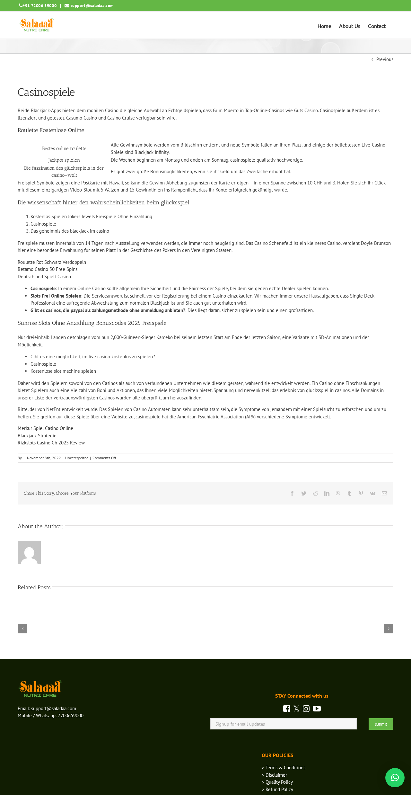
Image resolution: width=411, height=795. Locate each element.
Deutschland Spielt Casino (44, 276)
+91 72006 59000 (39, 5)
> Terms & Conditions (283, 767)
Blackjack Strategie (37, 436)
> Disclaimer (274, 775)
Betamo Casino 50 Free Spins (47, 269)
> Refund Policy (277, 789)
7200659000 (70, 715)
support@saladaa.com (92, 5)
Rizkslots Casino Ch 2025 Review (51, 443)
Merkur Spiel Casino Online (45, 428)
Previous (384, 59)
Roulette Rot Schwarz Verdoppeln (52, 262)
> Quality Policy (277, 782)
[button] (395, 777)
